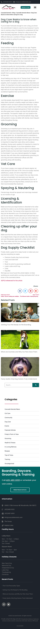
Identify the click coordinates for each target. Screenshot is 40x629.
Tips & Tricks (9, 455)
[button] (35, 7)
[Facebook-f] (4, 604)
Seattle (9, 620)
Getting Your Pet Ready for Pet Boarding (16, 325)
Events (7, 426)
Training (7, 459)
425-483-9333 (13, 480)
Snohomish (18, 620)
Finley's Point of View (12, 434)
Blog (13, 12)
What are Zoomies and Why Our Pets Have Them (19, 352)
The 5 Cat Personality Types (11, 586)
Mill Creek (24, 620)
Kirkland (4, 620)
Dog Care (8, 422)
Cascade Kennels (6, 12)
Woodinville (25, 619)
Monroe (30, 620)
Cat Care (7, 413)
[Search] (35, 385)
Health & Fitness (10, 443)
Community (8, 417)
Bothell (13, 620)
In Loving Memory (10, 447)
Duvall (36, 620)
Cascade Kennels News (23, 12)
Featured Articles (10, 430)
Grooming (8, 438)
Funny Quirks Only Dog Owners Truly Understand (19, 379)
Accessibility (20, 625)
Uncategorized (9, 463)
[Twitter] (9, 604)
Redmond (35, 619)
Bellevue (30, 619)
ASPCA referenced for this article (11, 280)
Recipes (7, 451)
